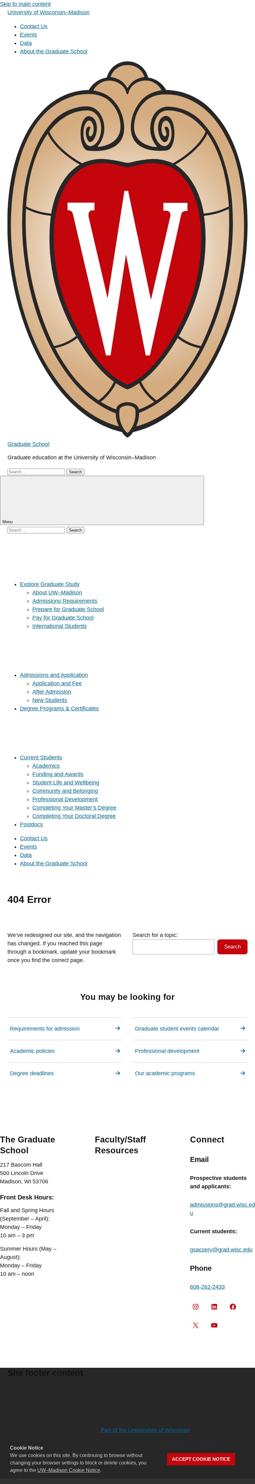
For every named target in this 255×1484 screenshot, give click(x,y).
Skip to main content (25, 4)
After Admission (51, 692)
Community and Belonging (65, 791)
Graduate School (28, 444)
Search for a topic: (155, 935)
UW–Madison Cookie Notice (68, 1470)
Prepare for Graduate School (68, 609)
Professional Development (65, 799)
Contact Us (34, 26)
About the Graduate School (53, 51)
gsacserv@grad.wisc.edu (221, 1250)
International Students (59, 626)
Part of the (145, 1430)
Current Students (41, 757)
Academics (46, 766)
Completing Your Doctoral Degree (74, 816)
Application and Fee (57, 683)
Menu (8, 521)
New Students (49, 700)
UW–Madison (48, 12)
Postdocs (31, 824)
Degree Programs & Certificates (59, 708)
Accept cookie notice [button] (201, 1459)
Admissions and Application (54, 675)
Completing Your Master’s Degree (74, 808)
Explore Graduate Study (50, 584)
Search (232, 947)
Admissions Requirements (64, 601)
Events (28, 35)
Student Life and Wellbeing (65, 783)
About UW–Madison (57, 593)
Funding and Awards (57, 774)
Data (26, 43)
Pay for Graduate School (63, 618)
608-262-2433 (207, 1287)
